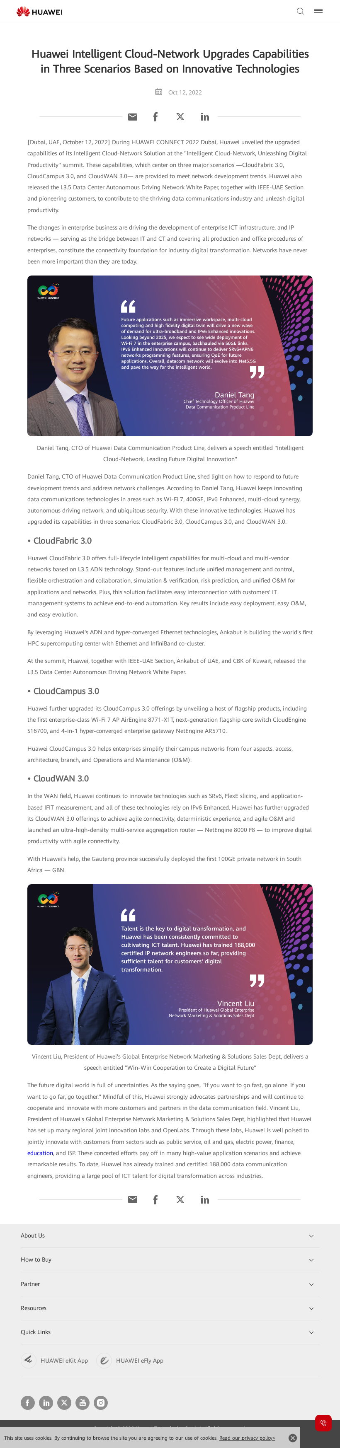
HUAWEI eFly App (139, 1360)
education (40, 1153)
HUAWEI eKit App (64, 1360)
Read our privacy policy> (247, 1438)
